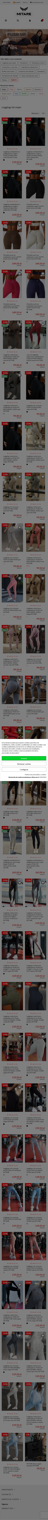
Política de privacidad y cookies (35, 774)
